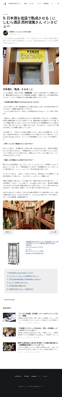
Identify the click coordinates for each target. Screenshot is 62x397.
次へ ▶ (54, 232)
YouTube (26, 376)
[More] (52, 3)
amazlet (34, 247)
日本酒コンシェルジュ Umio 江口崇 (20, 32)
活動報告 (46, 3)
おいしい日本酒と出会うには (18, 282)
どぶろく (31, 3)
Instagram (34, 376)
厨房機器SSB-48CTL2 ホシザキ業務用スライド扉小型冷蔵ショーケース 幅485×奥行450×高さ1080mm (42, 243)
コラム (39, 3)
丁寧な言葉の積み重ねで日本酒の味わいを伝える (25, 279)
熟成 (25, 3)
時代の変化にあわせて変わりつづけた (21, 273)
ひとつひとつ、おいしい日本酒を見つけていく (24, 276)
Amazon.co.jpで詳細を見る (35, 253)
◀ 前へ (8, 232)
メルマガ (45, 376)
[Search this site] (58, 3)
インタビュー (6, 14)
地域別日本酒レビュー (15, 3)
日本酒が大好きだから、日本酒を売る (21, 289)
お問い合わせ (18, 376)
